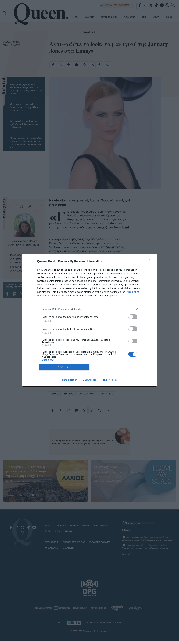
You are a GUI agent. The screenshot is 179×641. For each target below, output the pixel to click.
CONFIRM (64, 367)
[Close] (150, 261)
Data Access (89, 379)
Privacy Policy (109, 379)
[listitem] (89, 309)
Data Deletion (69, 379)
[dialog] (89, 320)
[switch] (132, 316)
